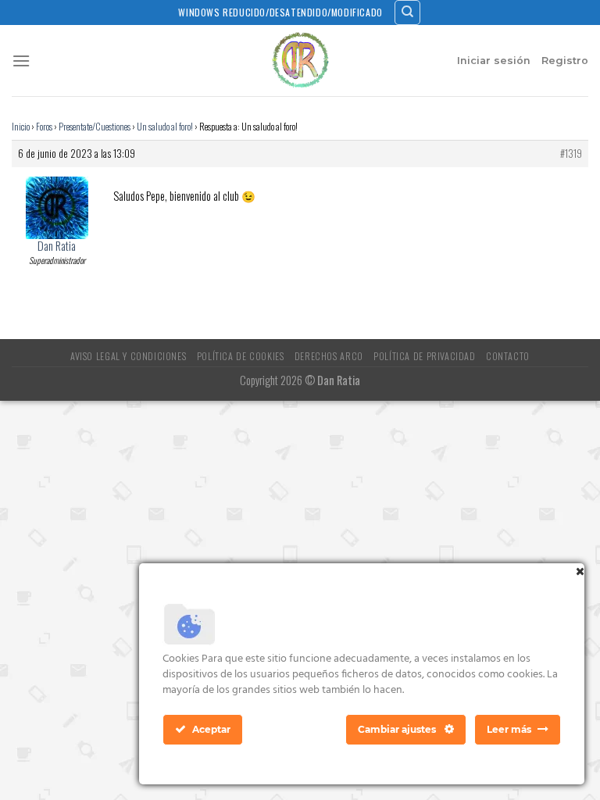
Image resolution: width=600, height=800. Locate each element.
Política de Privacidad (424, 355)
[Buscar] (407, 12)
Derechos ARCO (329, 355)
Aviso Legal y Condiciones (128, 355)
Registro (564, 60)
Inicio (21, 126)
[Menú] (21, 60)
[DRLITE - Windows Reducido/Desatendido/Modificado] (300, 60)
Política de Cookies (240, 355)
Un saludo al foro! (165, 126)
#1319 (571, 154)
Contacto (508, 355)
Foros (44, 126)
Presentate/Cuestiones (94, 126)
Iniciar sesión (493, 60)
